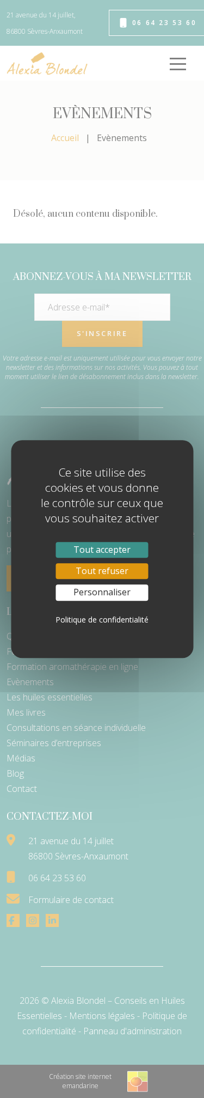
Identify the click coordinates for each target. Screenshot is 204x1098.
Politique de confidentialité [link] (102, 619)
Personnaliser (102, 593)
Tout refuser (102, 571)
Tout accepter (102, 550)
